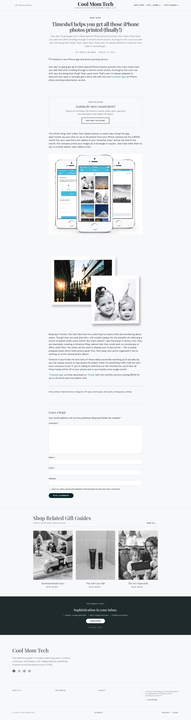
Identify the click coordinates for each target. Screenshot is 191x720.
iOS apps (88, 392)
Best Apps (95, 18)
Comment (54, 423)
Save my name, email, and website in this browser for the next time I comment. (86, 489)
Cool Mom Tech (95, 3)
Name (52, 457)
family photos (54, 392)
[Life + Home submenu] (159, 5)
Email (52, 468)
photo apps (98, 392)
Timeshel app (56, 374)
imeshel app (119, 76)
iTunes (90, 374)
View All (152, 523)
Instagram (79, 392)
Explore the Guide (98, 121)
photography (119, 392)
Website (52, 478)
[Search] (16, 5)
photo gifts (108, 392)
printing (128, 392)
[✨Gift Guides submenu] (178, 5)
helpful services (67, 392)
